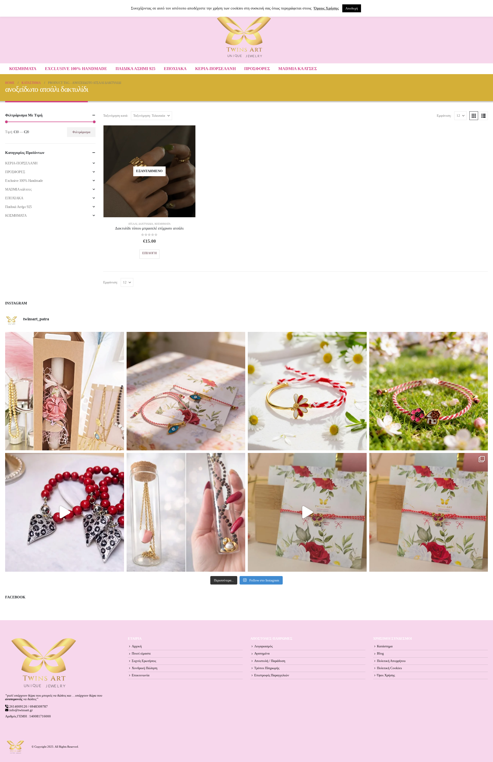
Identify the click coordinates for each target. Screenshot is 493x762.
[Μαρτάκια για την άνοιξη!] (428, 512)
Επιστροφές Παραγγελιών (271, 675)
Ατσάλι (132, 223)
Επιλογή (149, 253)
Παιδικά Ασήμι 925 (135, 68)
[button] (473, 115)
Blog (380, 653)
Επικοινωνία (140, 675)
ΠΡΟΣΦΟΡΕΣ (257, 68)
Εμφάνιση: (444, 115)
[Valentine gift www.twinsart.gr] (186, 512)
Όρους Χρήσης (326, 8)
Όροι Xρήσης (386, 675)
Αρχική (137, 646)
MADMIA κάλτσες (297, 68)
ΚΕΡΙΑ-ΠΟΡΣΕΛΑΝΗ (215, 68)
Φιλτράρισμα (81, 132)
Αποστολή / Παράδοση (269, 661)
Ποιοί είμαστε (141, 653)
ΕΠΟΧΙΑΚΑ (175, 68)
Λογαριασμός (263, 646)
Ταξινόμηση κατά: (115, 115)
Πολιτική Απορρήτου (391, 661)
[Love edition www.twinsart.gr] (64, 512)
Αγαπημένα (262, 653)
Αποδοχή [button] (351, 8)
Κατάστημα (385, 646)
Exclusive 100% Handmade (76, 68)
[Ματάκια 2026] (307, 512)
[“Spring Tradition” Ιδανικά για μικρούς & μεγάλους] (428, 391)
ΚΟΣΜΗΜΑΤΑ (22, 68)
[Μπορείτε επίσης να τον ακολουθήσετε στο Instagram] (186, 391)
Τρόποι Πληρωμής (266, 668)
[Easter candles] (64, 391)
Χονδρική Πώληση (144, 668)
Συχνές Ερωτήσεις (144, 661)
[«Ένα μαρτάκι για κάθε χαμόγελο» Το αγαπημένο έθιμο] (307, 391)
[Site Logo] (244, 36)
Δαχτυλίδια (145, 223)
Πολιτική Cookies (389, 668)
